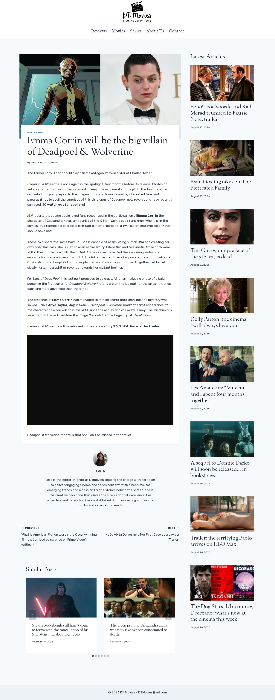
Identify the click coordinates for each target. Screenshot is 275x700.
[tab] (93, 656)
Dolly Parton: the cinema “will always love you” (218, 323)
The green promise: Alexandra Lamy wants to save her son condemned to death (138, 630)
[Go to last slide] (32, 615)
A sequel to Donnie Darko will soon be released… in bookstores (220, 469)
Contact (176, 31)
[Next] (168, 615)
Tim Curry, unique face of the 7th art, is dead (220, 254)
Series (136, 31)
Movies (118, 31)
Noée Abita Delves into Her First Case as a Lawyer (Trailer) (142, 533)
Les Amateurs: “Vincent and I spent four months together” (217, 394)
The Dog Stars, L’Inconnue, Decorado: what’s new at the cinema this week (221, 613)
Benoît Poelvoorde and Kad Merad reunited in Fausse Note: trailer (220, 113)
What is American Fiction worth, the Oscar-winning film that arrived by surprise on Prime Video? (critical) (59, 536)
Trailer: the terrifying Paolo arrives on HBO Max (221, 541)
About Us (155, 31)
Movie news (35, 132)
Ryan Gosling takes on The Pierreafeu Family (220, 185)
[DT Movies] (137, 12)
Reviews (99, 31)
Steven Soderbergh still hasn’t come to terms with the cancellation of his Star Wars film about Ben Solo (60, 630)
